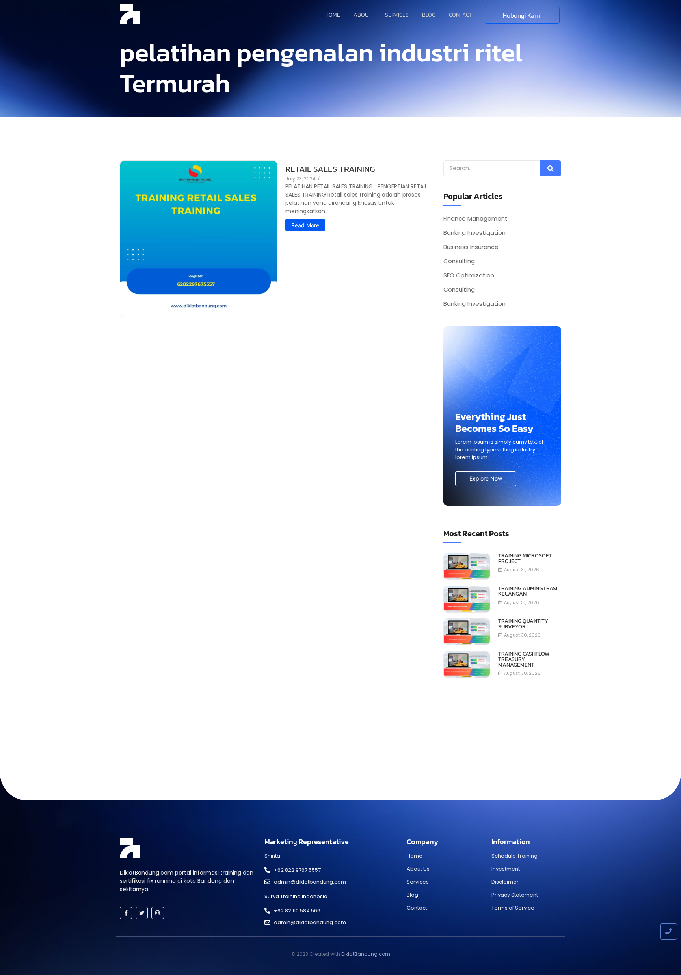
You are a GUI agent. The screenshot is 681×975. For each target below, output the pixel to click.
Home (332, 15)
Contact (460, 15)
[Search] (550, 168)
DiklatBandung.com (365, 954)
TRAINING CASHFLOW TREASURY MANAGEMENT (523, 659)
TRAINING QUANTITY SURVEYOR (523, 624)
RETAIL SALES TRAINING (330, 168)
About (363, 15)
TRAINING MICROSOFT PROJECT (525, 558)
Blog (428, 15)
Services (397, 15)
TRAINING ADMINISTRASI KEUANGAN (527, 591)
